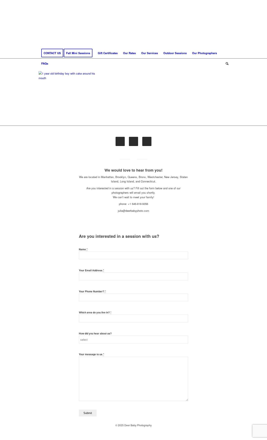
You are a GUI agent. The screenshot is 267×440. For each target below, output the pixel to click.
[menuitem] (52, 53)
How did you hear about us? (95, 333)
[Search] (225, 63)
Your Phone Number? (92, 291)
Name (83, 249)
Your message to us (91, 354)
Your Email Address (91, 270)
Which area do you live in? (95, 312)
